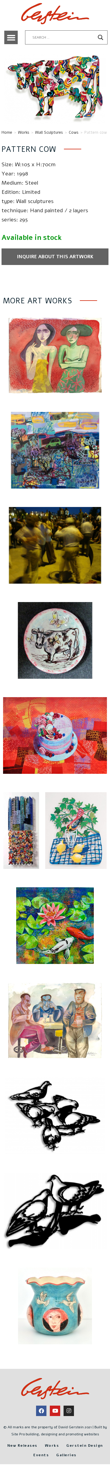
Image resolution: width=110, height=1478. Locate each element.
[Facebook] (41, 1411)
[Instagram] (69, 1411)
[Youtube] (55, 1411)
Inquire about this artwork (55, 256)
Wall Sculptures (49, 132)
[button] (11, 37)
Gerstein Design (84, 1445)
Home (7, 132)
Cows (74, 132)
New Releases (22, 1445)
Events (41, 1455)
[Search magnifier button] (100, 37)
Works (23, 132)
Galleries (66, 1455)
